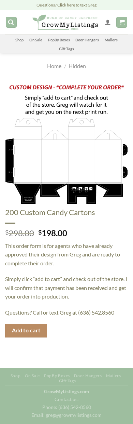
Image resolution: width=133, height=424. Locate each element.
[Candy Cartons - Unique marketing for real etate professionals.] (65, 22)
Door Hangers (87, 40)
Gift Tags (66, 49)
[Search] (11, 22)
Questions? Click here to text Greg (66, 5)
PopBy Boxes (59, 40)
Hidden (77, 66)
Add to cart (26, 330)
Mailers (111, 40)
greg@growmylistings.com (74, 415)
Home (54, 66)
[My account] (107, 22)
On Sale (35, 40)
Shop (19, 40)
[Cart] (121, 22)
